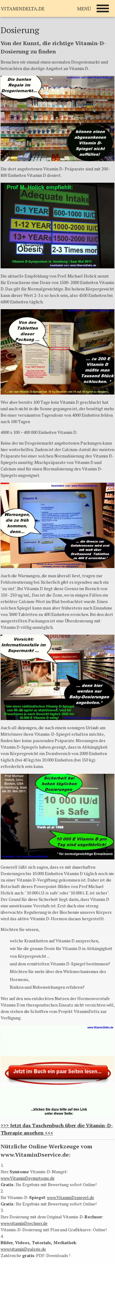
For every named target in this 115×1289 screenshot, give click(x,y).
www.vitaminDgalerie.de (23, 1249)
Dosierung (20, 30)
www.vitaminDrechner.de (24, 1223)
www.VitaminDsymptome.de (28, 1178)
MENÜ (84, 8)
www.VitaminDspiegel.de (70, 1197)
